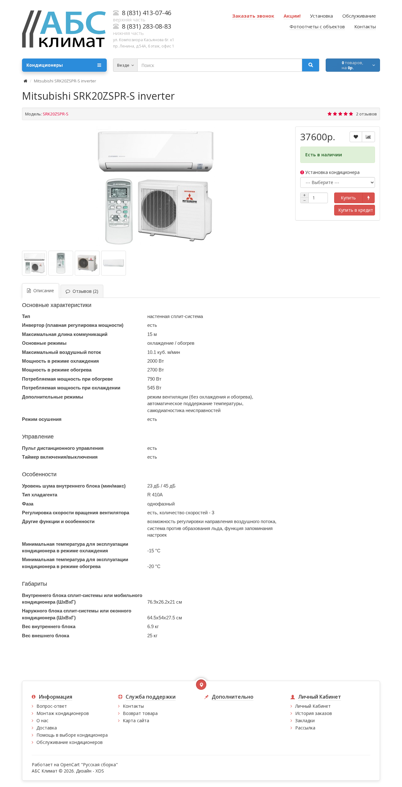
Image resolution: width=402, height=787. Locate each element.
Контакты (133, 706)
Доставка (46, 728)
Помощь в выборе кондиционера (72, 735)
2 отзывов (366, 114)
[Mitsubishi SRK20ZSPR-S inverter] (155, 186)
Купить (348, 198)
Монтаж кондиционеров (62, 713)
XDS (99, 771)
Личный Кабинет (313, 706)
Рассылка (305, 728)
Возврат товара (140, 713)
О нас (42, 720)
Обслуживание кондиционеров (69, 742)
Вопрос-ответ (51, 706)
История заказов (313, 713)
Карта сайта (136, 720)
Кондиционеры (44, 65)
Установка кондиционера (332, 172)
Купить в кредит (355, 210)
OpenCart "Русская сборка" (89, 764)
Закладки (305, 720)
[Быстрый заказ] (368, 198)
